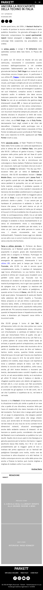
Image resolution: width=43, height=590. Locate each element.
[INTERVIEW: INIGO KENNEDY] (21, 544)
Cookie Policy (34, 572)
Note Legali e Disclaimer (11, 572)
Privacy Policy (24, 572)
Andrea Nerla (37, 469)
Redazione (9, 14)
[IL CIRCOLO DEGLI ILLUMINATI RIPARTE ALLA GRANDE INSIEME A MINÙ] (21, 504)
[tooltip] (2, 21)
